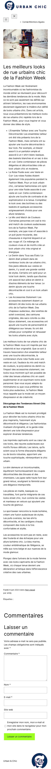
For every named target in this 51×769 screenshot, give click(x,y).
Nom (7, 684)
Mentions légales (37, 22)
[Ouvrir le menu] (6, 19)
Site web (8, 709)
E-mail (8, 697)
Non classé (30, 590)
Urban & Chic (10, 761)
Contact (26, 22)
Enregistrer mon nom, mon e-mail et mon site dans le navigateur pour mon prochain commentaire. (26, 726)
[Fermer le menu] (14, 16)
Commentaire (12, 653)
